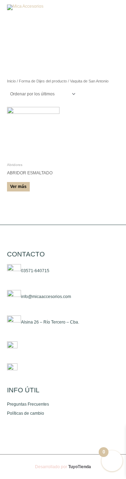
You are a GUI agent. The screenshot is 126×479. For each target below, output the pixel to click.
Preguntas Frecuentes (28, 404)
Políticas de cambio (25, 413)
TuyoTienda (79, 466)
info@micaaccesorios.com (46, 296)
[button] (96, 7)
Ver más (18, 186)
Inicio (11, 81)
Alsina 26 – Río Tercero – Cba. (50, 322)
